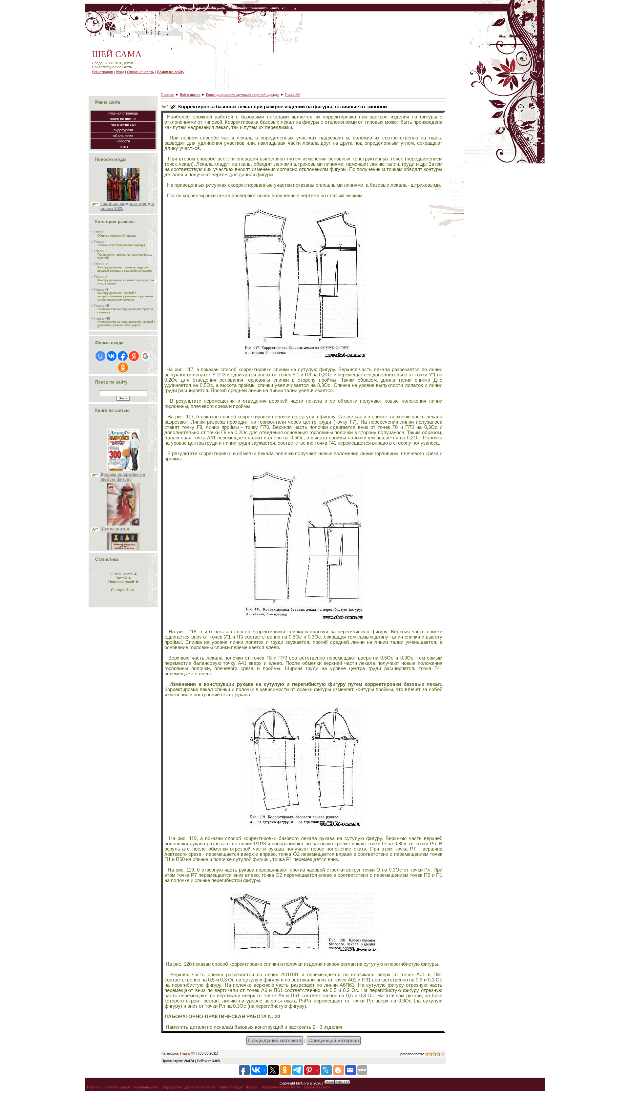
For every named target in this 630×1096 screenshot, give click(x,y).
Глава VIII (102, 318)
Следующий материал (333, 1040)
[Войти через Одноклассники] (123, 367)
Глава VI (101, 289)
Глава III (101, 251)
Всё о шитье (190, 94)
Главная (167, 94)
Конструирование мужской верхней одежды (242, 94)
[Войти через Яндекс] (134, 356)
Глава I (100, 232)
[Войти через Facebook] (123, 356)
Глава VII (101, 305)
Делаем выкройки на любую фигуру (122, 448)
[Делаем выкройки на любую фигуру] (123, 441)
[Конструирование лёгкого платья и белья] (123, 545)
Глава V (100, 277)
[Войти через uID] (100, 356)
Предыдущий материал (274, 1040)
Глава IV (101, 264)
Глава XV (292, 94)
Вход (120, 72)
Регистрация (102, 72)
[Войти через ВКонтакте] (111, 356)
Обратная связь (140, 72)
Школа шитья (114, 499)
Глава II (100, 241)
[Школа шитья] (123, 495)
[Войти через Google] (145, 356)
